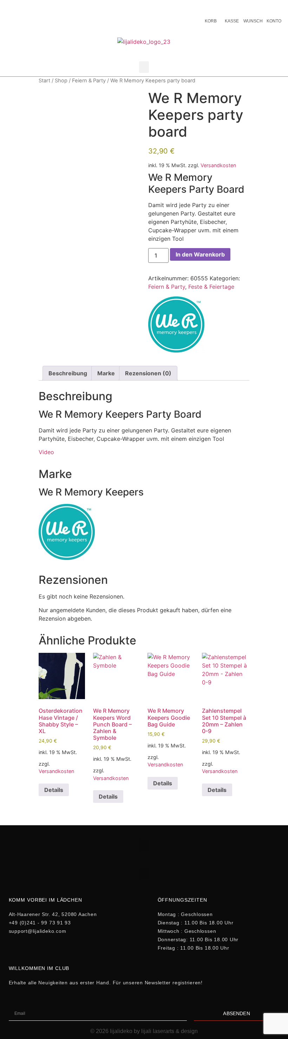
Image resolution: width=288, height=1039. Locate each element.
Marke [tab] (106, 373)
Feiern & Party (89, 80)
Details (53, 789)
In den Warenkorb (200, 254)
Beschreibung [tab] (67, 373)
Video (46, 452)
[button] (144, 67)
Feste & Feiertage (211, 286)
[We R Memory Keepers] (176, 325)
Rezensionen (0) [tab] (148, 373)
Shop (61, 80)
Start (44, 80)
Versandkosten (218, 165)
